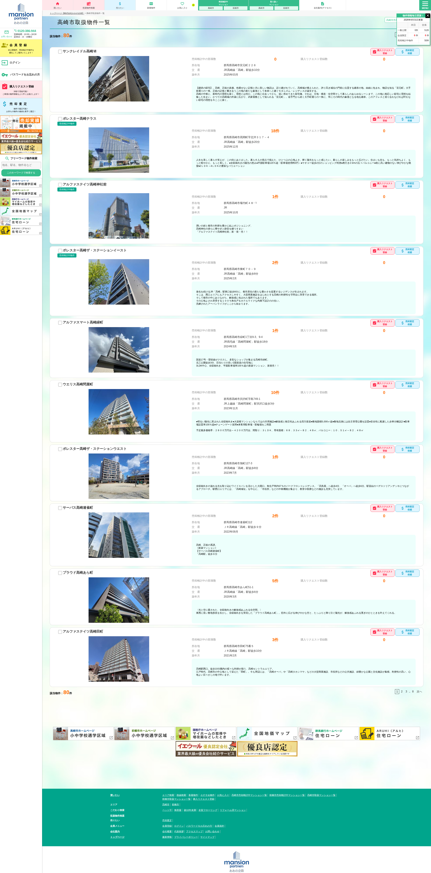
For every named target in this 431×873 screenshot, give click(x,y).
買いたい (58, 5)
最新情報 (167, 837)
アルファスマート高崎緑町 (83, 322)
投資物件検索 (89, 8)
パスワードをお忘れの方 (20, 74)
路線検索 (181, 795)
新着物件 (151, 5)
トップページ (117, 837)
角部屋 (177, 810)
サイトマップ (207, 837)
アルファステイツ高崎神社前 (85, 184)
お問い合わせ (6, 34)
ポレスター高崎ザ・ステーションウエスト (95, 448)
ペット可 (167, 810)
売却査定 (18, 106)
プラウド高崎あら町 (78, 572)
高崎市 (211, 8)
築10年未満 (190, 810)
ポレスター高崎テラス (79, 118)
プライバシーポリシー (186, 837)
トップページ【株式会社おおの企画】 (67, 13)
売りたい (120, 5)
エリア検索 (168, 795)
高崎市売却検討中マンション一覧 (249, 795)
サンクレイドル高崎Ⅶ (79, 51)
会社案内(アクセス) (322, 5)
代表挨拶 (179, 831)
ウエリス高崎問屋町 (78, 384)
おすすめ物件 (208, 795)
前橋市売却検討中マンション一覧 (287, 795)
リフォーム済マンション (233, 810)
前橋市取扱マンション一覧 (176, 799)
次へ (419, 691)
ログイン (10, 62)
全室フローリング (207, 810)
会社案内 (115, 831)
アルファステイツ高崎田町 (83, 631)
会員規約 (219, 826)
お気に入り (185, 5)
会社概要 (167, 831)
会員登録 (17, 48)
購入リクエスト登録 (20, 89)
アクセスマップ (194, 831)
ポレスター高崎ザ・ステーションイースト (95, 250)
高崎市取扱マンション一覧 (321, 795)
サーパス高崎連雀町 (78, 507)
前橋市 (236, 8)
